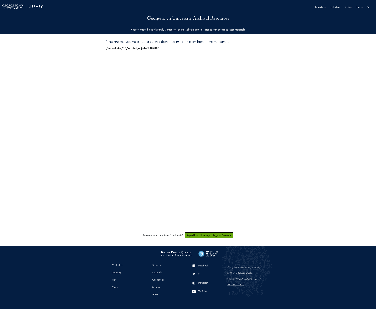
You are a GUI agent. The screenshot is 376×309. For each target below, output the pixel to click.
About (155, 294)
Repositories (320, 7)
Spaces (156, 287)
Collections (335, 7)
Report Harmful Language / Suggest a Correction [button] (209, 235)
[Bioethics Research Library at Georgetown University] (208, 253)
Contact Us (117, 265)
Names (359, 7)
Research (157, 272)
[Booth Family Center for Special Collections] (176, 253)
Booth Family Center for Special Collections (173, 29)
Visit (114, 279)
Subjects (348, 7)
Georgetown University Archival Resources (188, 19)
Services (156, 265)
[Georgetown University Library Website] (22, 6)
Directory (116, 272)
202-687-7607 (235, 285)
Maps (115, 287)
